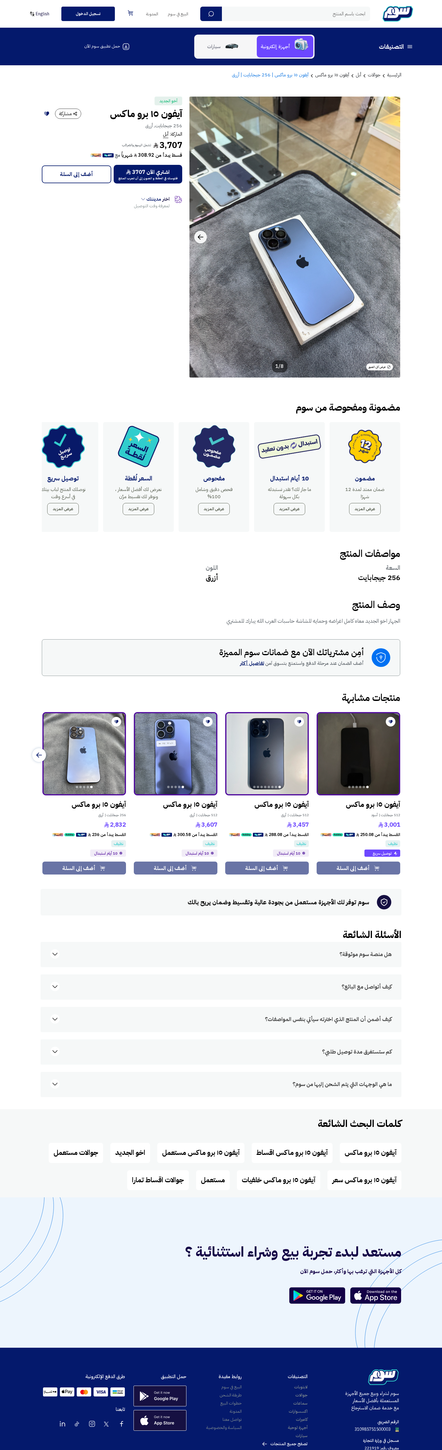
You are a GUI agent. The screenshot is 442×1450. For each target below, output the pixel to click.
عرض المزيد (365, 509)
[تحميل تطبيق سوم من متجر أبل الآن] (375, 1295)
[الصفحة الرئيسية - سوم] (397, 14)
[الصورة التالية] (200, 237)
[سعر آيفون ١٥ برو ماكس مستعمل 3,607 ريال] (175, 754)
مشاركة (65, 113)
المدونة (152, 14)
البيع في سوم (178, 14)
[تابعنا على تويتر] (107, 1423)
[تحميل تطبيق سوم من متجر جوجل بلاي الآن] (319, 1295)
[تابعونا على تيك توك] (77, 1423)
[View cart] (130, 13)
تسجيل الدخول (88, 14)
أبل (165, 134)
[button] (211, 14)
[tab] (285, 46)
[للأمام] (39, 755)
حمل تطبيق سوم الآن (102, 46)
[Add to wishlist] (46, 114)
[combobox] (285, 14)
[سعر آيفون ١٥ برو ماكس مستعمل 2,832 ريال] (84, 754)
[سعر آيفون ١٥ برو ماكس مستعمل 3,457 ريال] (267, 754)
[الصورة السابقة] (389, 237)
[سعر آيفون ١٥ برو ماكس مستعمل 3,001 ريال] (358, 754)
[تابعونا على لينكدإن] (62, 1423)
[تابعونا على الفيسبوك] (121, 1423)
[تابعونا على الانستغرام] (92, 1423)
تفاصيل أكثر (252, 663)
